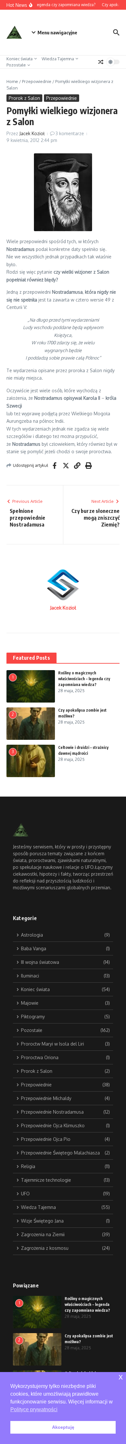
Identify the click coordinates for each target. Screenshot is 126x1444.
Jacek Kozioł (32, 133)
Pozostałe (16, 64)
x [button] (121, 1377)
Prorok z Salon (24, 98)
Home (12, 81)
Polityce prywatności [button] (34, 1409)
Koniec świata (19, 58)
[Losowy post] (100, 62)
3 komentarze (70, 133)
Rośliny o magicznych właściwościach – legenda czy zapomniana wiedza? (84, 678)
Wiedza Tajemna (58, 58)
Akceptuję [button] (63, 1427)
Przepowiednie (36, 81)
